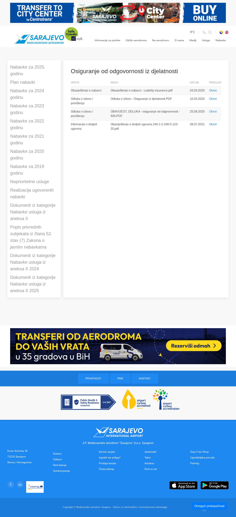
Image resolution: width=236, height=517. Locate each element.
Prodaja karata (107, 463)
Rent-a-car (151, 468)
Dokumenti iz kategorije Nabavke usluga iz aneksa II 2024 (32, 262)
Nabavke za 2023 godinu (27, 109)
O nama (179, 40)
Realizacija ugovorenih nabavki (32, 193)
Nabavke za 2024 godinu (27, 94)
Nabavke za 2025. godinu (27, 70)
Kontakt (145, 378)
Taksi (147, 457)
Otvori (213, 90)
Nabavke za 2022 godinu (27, 124)
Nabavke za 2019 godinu (27, 170)
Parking (194, 463)
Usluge (206, 40)
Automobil (150, 451)
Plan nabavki (22, 82)
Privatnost (93, 378)
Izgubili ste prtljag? (110, 457)
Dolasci (57, 453)
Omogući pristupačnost (209, 506)
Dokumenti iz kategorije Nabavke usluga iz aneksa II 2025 (32, 284)
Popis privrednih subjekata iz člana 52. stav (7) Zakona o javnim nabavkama (31, 237)
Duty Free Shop (199, 451)
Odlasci (57, 459)
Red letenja (59, 465)
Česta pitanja (106, 468)
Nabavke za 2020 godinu (27, 154)
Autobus (149, 463)
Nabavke (221, 40)
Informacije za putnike (107, 40)
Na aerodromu (160, 40)
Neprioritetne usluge (29, 181)
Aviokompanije (61, 470)
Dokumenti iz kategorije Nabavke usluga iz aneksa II (32, 212)
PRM (120, 378)
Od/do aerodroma (136, 40)
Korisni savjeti (107, 451)
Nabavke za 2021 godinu (27, 139)
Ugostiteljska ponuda (202, 457)
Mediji (193, 40)
